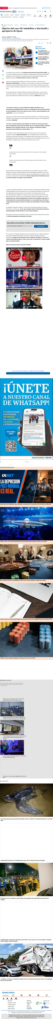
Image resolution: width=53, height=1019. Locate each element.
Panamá (31, 25)
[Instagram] (37, 11)
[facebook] (21, 995)
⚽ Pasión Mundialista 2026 (6, 17)
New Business (23, 25)
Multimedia (21, 17)
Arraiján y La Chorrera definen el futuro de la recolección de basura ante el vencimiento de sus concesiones (26, 979)
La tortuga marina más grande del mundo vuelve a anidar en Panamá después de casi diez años (26, 819)
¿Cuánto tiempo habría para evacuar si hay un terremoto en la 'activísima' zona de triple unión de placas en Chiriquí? (14, 737)
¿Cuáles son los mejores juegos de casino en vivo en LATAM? (17, 658)
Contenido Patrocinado (7, 467)
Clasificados (11, 1004)
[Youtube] (45, 11)
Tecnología (15, 17)
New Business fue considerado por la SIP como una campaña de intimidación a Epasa (44, 52)
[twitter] (42, 11)
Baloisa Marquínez (8, 25)
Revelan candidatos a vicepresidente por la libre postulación (43, 58)
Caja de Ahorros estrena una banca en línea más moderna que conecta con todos (23, 541)
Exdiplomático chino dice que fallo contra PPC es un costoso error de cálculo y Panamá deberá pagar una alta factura (26, 940)
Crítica (29, 1000)
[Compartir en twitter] (3, 74)
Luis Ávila (4, 38)
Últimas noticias (6, 680)
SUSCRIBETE (41, 226)
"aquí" (35, 1017)
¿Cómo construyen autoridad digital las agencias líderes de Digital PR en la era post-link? (26, 619)
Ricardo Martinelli (40, 25)
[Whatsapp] (13, 995)
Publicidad (11, 1006)
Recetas (29, 1007)
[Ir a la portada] (6, 12)
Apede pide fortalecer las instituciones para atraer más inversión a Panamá (23, 860)
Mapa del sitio (12, 1002)
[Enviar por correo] (3, 82)
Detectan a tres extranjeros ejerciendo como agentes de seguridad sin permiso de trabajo (25, 898)
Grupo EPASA (11, 1008)
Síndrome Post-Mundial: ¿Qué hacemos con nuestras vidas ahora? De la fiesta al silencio (25, 504)
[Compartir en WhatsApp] (42, 43)
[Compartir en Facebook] (39, 43)
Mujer (28, 1003)
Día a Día (29, 1002)
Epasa (16, 25)
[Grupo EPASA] (45, 1008)
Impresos (29, 1008)
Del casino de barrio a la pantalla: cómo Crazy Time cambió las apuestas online (23, 580)
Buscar (10, 1000)
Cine (28, 1005)
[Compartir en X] (45, 43)
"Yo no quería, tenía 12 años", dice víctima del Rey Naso (44, 63)
